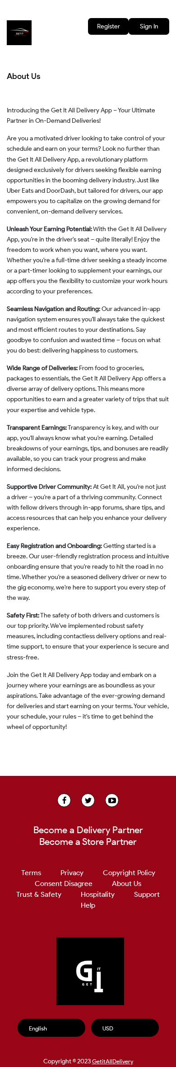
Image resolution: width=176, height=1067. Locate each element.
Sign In (149, 26)
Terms (31, 872)
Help (88, 905)
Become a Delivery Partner (88, 830)
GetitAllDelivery (112, 1061)
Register (108, 26)
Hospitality (98, 894)
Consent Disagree (64, 883)
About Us (126, 883)
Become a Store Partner (88, 841)
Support (147, 894)
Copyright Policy (129, 872)
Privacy (71, 872)
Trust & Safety (38, 894)
